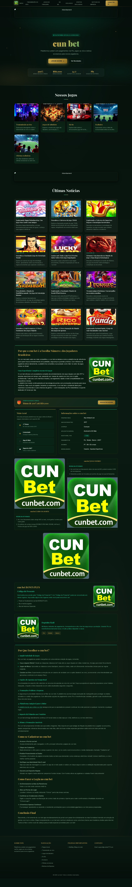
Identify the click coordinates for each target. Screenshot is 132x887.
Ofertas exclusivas (78, 3)
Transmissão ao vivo (31, 3)
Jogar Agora (56, 61)
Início (21, 3)
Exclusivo (69, 3)
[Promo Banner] (66, 13)
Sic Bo (59, 3)
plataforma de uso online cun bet (30, 707)
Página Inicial (46, 847)
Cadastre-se (111, 3)
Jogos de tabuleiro (46, 3)
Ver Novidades (76, 61)
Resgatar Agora (106, 402)
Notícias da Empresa (95, 3)
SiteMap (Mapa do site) (76, 847)
